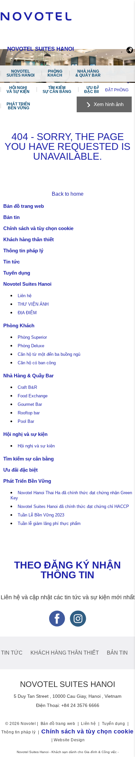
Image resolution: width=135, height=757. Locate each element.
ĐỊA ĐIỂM (27, 313)
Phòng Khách (55, 73)
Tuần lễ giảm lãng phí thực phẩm (49, 523)
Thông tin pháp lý (23, 250)
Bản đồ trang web (23, 206)
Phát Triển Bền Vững (18, 106)
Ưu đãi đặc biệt (93, 89)
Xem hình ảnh (109, 104)
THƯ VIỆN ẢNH (33, 304)
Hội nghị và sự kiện (18, 89)
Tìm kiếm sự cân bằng (57, 89)
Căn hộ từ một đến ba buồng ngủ (49, 354)
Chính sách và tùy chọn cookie (38, 228)
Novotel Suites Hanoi (20, 73)
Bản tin (11, 217)
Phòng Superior (32, 337)
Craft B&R (27, 387)
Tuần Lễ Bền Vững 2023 (41, 515)
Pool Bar (26, 421)
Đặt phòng (116, 90)
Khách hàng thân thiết (28, 239)
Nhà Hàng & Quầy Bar (88, 73)
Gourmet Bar (30, 404)
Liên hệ (24, 296)
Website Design (69, 740)
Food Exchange (33, 396)
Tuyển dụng (16, 273)
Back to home (68, 194)
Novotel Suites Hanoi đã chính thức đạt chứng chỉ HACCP (73, 506)
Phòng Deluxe (31, 346)
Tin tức (11, 261)
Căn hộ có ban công (37, 363)
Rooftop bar (29, 413)
